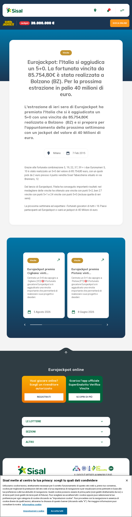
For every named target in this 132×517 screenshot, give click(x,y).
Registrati (44, 396)
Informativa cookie (32, 504)
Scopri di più (84, 396)
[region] (66, 496)
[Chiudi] (126, 480)
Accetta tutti (57, 511)
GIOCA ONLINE (120, 23)
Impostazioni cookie (33, 511)
